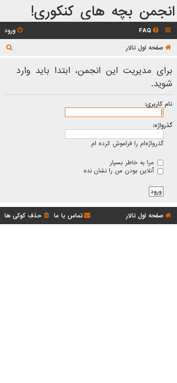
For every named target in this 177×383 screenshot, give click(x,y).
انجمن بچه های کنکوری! (103, 12)
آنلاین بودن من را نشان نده (120, 170)
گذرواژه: (162, 125)
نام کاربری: (158, 103)
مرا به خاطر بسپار (133, 162)
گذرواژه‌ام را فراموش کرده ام (127, 143)
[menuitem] (149, 31)
